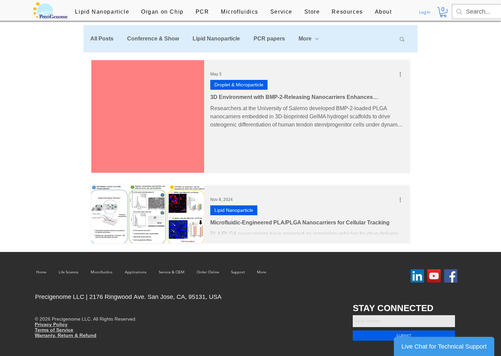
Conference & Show (153, 38)
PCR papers (269, 38)
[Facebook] (450, 276)
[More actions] (402, 74)
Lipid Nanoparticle (216, 38)
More (305, 38)
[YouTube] (434, 276)
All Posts (101, 38)
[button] (102, 12)
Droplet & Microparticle (238, 84)
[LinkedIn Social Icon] (417, 276)
